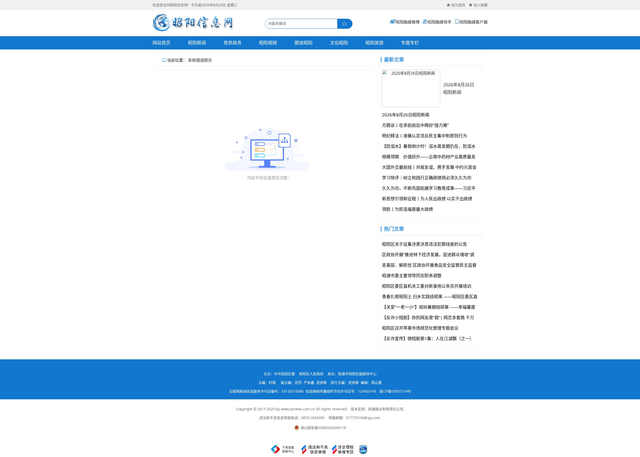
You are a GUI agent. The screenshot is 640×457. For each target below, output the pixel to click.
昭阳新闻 (197, 43)
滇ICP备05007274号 (395, 391)
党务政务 (233, 43)
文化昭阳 (339, 43)
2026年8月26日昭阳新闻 (458, 88)
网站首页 (161, 43)
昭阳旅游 (375, 43)
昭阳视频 (268, 43)
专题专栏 (410, 43)
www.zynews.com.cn (298, 409)
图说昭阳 (303, 43)
